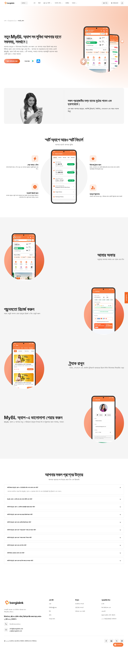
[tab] (64, 487)
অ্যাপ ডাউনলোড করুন (12, 61)
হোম (5, 21)
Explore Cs (12, 21)
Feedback (126, 297)
